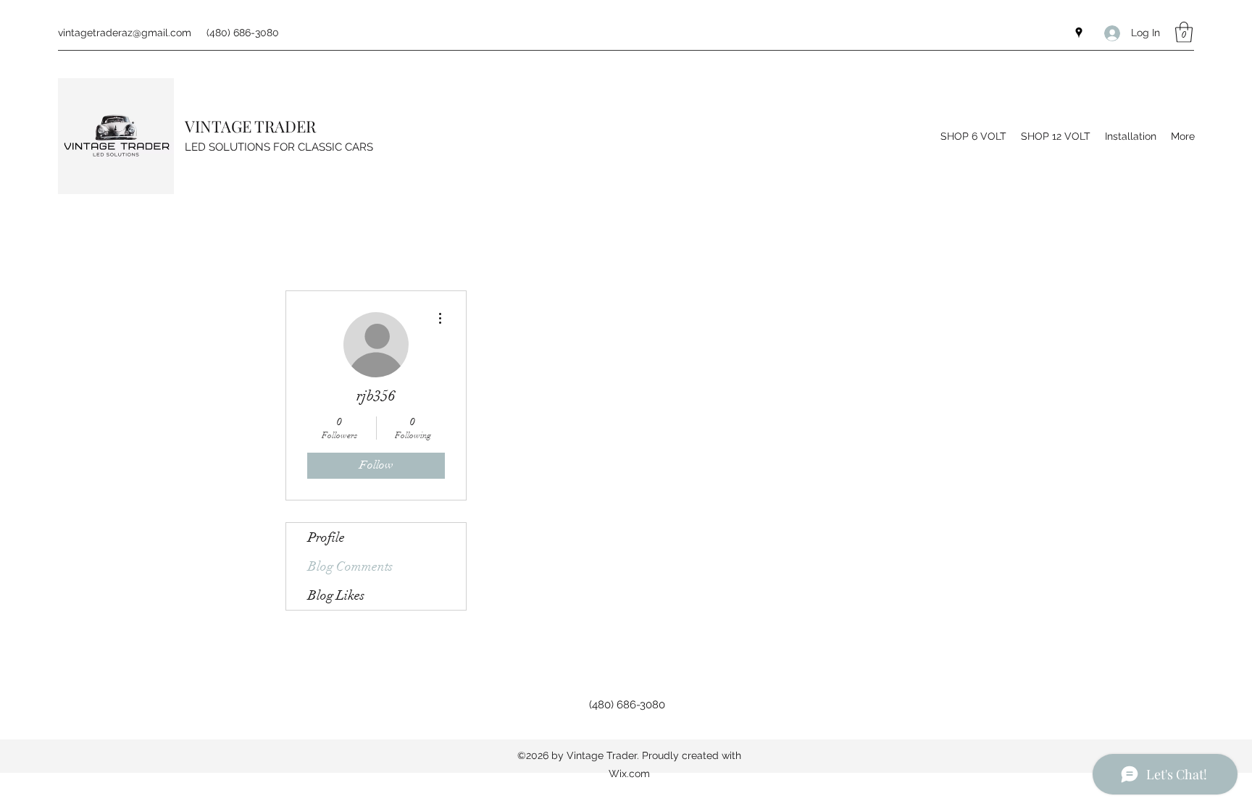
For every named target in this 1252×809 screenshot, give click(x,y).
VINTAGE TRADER (250, 126)
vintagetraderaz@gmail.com (124, 32)
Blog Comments (350, 566)
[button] (1184, 32)
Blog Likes (336, 595)
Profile (326, 537)
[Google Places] (1079, 32)
